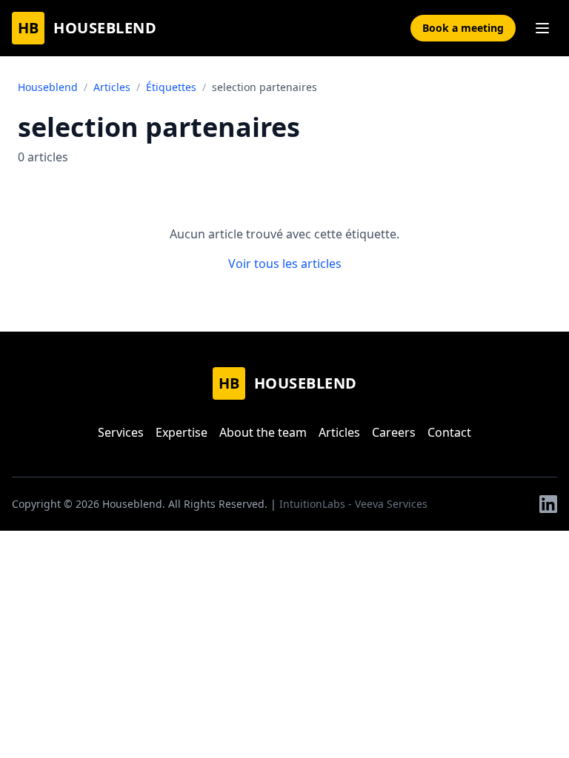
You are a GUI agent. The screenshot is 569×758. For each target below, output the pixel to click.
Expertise (181, 432)
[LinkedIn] (548, 504)
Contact (449, 432)
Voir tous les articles (285, 263)
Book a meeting (463, 28)
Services (121, 432)
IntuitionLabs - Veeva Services (353, 504)
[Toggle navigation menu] (542, 28)
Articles (111, 87)
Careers (394, 432)
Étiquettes (171, 87)
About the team (263, 432)
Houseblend (48, 87)
